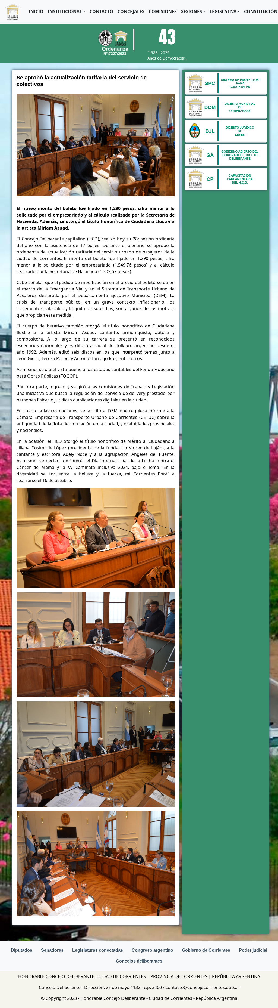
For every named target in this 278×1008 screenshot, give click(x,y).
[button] (66, 11)
